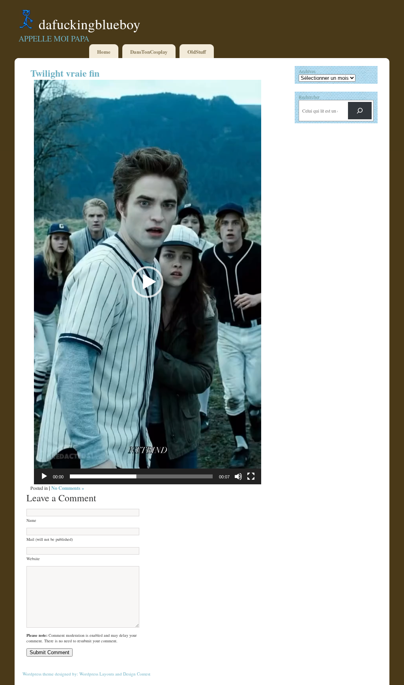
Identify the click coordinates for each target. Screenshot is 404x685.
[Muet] (238, 476)
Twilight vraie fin (64, 73)
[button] (147, 282)
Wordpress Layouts (96, 674)
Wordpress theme (38, 674)
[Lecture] (44, 476)
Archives (307, 71)
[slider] (141, 476)
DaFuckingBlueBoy (89, 24)
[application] (147, 282)
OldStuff (196, 51)
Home (103, 51)
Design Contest (136, 674)
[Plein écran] (251, 476)
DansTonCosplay (149, 51)
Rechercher (309, 97)
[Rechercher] (360, 110)
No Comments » (67, 487)
